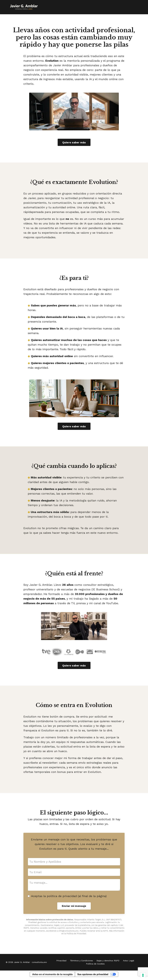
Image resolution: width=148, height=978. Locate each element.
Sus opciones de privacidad (92, 974)
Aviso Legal (128, 960)
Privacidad (61, 960)
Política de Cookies (95, 964)
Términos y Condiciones (81, 960)
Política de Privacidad (76, 933)
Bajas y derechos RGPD (108, 960)
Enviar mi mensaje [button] (74, 905)
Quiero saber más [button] (74, 142)
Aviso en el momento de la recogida (52, 974)
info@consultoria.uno (68, 931)
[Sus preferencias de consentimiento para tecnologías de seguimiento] (143, 975)
